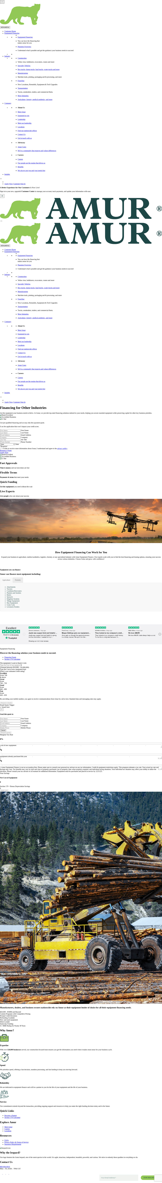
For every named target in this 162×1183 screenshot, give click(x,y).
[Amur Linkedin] (1, 1173)
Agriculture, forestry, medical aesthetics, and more (35, 99)
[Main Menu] (1, 222)
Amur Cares (22, 147)
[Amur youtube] (10, 1173)
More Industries (23, 96)
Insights (7, 174)
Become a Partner (10, 1115)
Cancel (3, 730)
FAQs (6, 1140)
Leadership (21, 119)
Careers (20, 159)
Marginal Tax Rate (6, 735)
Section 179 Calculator (12, 659)
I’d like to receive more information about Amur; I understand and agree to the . (35, 448)
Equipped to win (23, 116)
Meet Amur (22, 112)
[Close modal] (2, 709)
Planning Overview (24, 47)
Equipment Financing (11, 33)
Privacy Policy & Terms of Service (16, 1142)
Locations (21, 127)
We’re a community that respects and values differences (37, 151)
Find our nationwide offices (27, 131)
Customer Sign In (19, 184)
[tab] (6, 580)
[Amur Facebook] (4, 1173)
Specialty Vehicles (24, 66)
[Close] (1, 178)
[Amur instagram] (7, 1173)
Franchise (21, 81)
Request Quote (5, 732)
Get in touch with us (25, 138)
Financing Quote (10, 657)
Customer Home (10, 31)
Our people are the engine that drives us (31, 163)
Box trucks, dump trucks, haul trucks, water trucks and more (39, 69)
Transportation (23, 88)
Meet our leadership (24, 123)
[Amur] (81, 243)
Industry (7, 56)
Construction (22, 58)
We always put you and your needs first (31, 171)
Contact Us (21, 134)
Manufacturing (23, 73)
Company (7, 103)
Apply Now (8, 184)
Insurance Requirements (12, 1144)
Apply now (4, 790)
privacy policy (62, 448)
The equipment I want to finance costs (13, 663)
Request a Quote (6, 450)
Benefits (20, 167)
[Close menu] (2, 2)
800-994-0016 (5, 1167)
